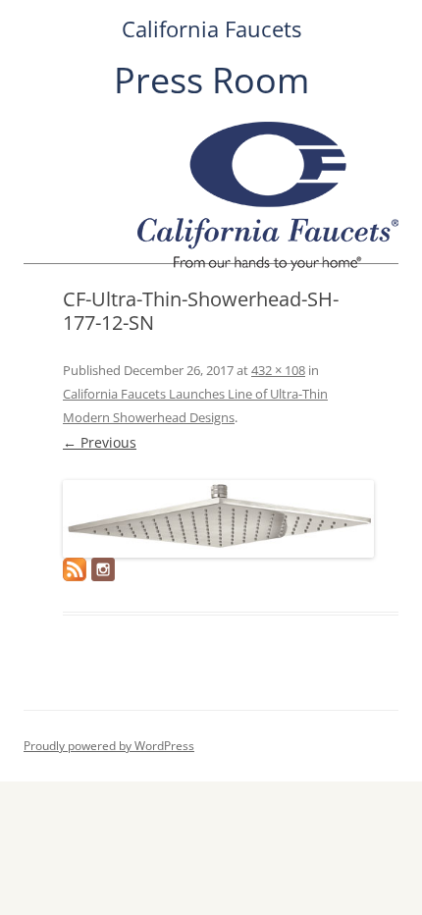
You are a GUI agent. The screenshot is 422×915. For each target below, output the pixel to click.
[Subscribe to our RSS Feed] (74, 569)
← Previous (99, 442)
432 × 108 (278, 370)
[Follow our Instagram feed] (103, 569)
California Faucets (211, 29)
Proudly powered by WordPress (109, 745)
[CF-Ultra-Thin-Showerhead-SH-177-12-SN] (218, 519)
